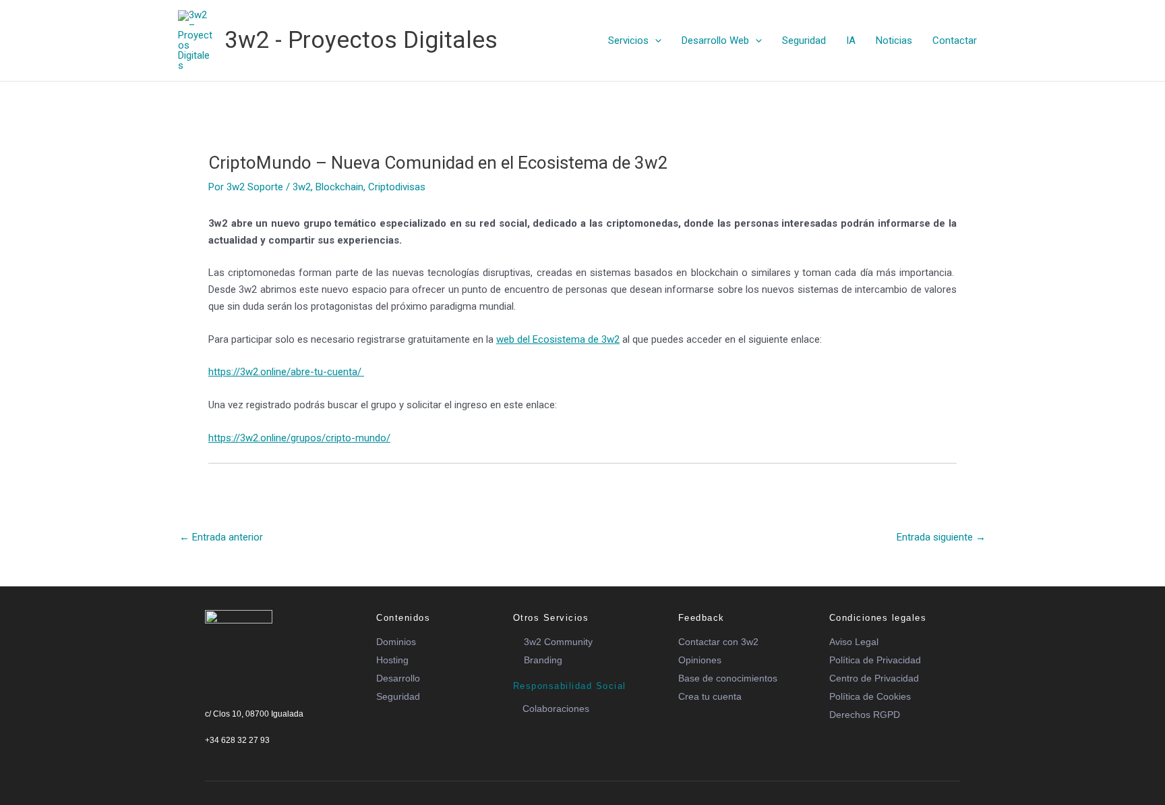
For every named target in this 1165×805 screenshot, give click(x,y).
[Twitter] (232, 756)
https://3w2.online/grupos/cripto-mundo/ (299, 438)
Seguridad (804, 40)
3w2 (302, 187)
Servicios (628, 40)
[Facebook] (210, 756)
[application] (655, 40)
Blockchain (339, 187)
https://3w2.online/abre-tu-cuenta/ (286, 372)
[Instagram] (278, 756)
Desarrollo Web (715, 40)
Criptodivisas (396, 187)
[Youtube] (255, 756)
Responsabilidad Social (569, 686)
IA (851, 40)
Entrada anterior (221, 537)
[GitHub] (301, 756)
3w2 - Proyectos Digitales (361, 40)
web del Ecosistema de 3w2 (558, 339)
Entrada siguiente (941, 537)
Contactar (954, 40)
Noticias (894, 40)
